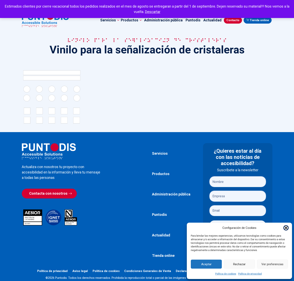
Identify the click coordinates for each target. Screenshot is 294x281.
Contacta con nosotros (48, 193)
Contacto (232, 20)
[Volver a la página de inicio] (49, 151)
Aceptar (206, 264)
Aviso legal (80, 271)
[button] (286, 228)
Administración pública (163, 20)
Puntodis (193, 20)
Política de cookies (225, 273)
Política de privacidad (250, 273)
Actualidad (212, 20)
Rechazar (239, 264)
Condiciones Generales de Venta (147, 271)
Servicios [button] (108, 20)
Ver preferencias (272, 264)
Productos (160, 174)
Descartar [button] (152, 12)
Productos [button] (129, 20)
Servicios (160, 153)
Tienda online (259, 20)
